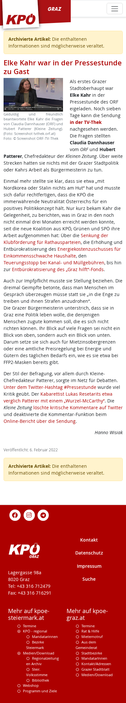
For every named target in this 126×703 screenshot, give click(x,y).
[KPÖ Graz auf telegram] (43, 514)
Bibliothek (40, 680)
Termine (29, 625)
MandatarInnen (94, 658)
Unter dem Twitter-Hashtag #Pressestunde (50, 387)
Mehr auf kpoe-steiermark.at (28, 614)
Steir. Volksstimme (36, 672)
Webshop (31, 685)
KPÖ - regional (35, 631)
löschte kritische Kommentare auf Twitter (78, 407)
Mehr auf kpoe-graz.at (87, 614)
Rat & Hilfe (90, 631)
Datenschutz (89, 553)
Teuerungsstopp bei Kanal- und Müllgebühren (54, 262)
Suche (89, 579)
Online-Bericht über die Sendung (40, 421)
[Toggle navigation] (114, 8)
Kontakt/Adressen (96, 663)
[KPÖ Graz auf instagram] (29, 514)
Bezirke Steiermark (35, 645)
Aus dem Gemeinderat (86, 645)
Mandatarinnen (45, 636)
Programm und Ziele (40, 690)
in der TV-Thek (86, 122)
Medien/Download (38, 653)
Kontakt (89, 540)
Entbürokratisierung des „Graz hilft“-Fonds (58, 269)
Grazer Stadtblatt (95, 669)
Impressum (89, 566)
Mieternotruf (92, 636)
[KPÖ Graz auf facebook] (15, 514)
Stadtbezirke (91, 653)
